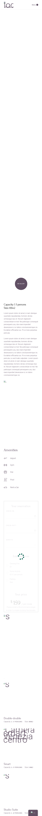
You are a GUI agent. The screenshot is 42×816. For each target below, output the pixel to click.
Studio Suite (11, 809)
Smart (7, 764)
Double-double (12, 718)
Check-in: (10, 511)
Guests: (9, 540)
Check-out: (11, 525)
